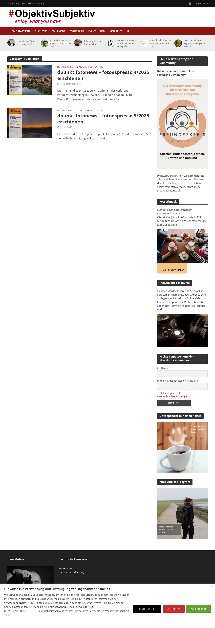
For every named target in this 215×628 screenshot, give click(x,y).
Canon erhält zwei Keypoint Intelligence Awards (194, 43)
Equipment (58, 31)
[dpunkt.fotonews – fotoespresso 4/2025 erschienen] (29, 79)
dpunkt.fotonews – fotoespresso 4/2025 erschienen (103, 75)
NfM (102, 31)
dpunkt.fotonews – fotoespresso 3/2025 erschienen (103, 118)
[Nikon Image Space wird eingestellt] (10, 42)
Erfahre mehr (12, 623)
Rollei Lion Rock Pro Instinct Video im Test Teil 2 (61, 43)
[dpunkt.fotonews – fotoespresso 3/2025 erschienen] (29, 123)
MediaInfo (116, 31)
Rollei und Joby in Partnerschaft (92, 43)
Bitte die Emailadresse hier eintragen (178, 380)
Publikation (95, 67)
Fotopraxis (77, 31)
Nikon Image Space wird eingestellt (26, 43)
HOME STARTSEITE (20, 31)
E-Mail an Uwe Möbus (172, 269)
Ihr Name (162, 368)
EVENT (92, 31)
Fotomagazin (78, 67)
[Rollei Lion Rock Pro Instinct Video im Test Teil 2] (44, 43)
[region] (107, 606)
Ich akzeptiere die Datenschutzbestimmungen (172, 395)
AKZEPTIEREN (198, 608)
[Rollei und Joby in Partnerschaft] (77, 42)
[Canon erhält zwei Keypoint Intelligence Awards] (177, 43)
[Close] (211, 587)
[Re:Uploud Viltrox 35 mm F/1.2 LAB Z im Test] (144, 43)
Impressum (13, 3)
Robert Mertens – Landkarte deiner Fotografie (126, 43)
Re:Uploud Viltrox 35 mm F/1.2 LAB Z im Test (160, 43)
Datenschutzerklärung (33, 3)
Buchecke (41, 31)
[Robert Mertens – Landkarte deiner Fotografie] (111, 43)
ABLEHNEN (173, 608)
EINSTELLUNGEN (147, 608)
